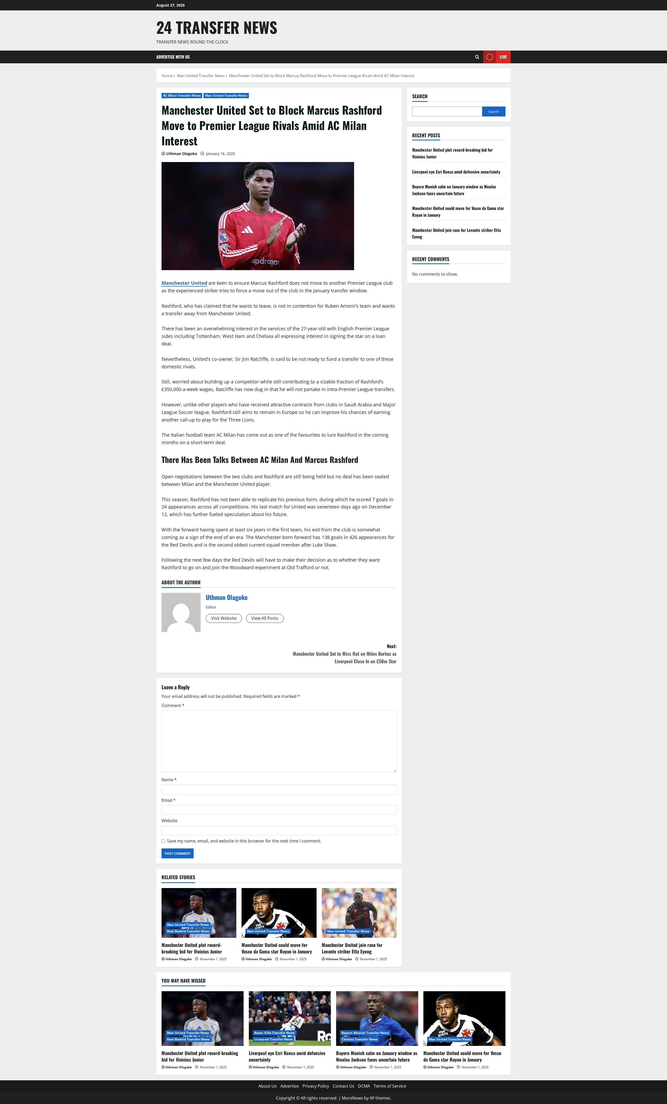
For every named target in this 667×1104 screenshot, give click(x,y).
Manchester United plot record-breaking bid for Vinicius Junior (192, 948)
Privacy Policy (315, 1086)
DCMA (364, 1086)
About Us (267, 1086)
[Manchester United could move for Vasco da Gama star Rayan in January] (279, 913)
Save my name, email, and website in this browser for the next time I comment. (244, 841)
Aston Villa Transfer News (274, 1033)
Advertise (289, 1086)
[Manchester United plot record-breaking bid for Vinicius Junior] (199, 913)
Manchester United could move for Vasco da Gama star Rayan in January (277, 948)
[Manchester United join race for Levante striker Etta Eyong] (359, 913)
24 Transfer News (216, 27)
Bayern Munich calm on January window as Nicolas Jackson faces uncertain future (454, 189)
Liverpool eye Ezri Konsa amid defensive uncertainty (456, 172)
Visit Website (224, 618)
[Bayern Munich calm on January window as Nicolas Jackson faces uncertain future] (377, 1018)
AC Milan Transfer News (182, 95)
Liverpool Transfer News (273, 1039)
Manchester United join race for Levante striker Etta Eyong (352, 948)
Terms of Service (390, 1086)
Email (169, 800)
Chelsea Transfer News (360, 1039)
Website (169, 820)
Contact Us (343, 1086)
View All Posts (264, 618)
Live (503, 57)
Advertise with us (173, 57)
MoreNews (352, 1098)
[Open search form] (477, 57)
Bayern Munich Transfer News (365, 1033)
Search (420, 96)
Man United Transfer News (226, 95)
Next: (345, 654)
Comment (173, 705)
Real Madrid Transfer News (188, 931)
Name (169, 780)
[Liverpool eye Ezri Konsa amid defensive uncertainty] (290, 1018)
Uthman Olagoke (181, 153)
